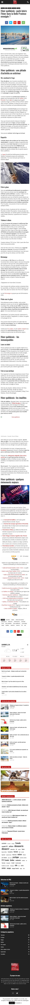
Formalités (3, 954)
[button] (28, 2)
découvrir (10, 621)
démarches (12, 849)
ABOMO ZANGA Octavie (6, 799)
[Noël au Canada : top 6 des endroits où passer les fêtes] (4, 899)
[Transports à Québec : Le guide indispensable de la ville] (4, 892)
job (19, 852)
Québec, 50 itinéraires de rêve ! (10, 601)
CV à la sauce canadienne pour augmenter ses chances (19, 750)
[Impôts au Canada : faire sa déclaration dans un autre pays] (4, 736)
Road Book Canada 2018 (8, 605)
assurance (8, 843)
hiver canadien (8, 623)
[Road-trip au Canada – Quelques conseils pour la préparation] (4, 884)
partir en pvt (10, 857)
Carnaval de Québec (10, 520)
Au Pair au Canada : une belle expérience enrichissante (18, 742)
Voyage (18, 8)
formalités (10, 852)
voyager (21, 868)
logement (3, 854)
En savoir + (18, 1003)
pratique (16, 857)
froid (2, 623)
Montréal (3, 100)
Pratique (2, 8)
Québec (9, 8)
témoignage (12, 865)
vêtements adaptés (13, 455)
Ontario (24, 854)
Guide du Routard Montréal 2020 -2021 (13, 578)
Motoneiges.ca (8, 293)
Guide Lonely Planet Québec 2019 (11, 571)
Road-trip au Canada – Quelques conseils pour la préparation (14, 671)
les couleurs (10, 329)
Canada (18, 843)
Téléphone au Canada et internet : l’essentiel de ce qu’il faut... (19, 705)
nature (20, 854)
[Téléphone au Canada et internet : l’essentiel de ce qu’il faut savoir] (4, 707)
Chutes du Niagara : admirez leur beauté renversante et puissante (18, 713)
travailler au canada (5, 865)
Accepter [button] (12, 1003)
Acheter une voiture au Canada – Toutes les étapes (18, 757)
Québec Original (22, 329)
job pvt (22, 852)
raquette (13, 625)
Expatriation (3, 951)
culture (11, 846)
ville (16, 865)
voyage (9, 868)
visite (22, 865)
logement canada (8, 854)
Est (6, 8)
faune (23, 849)
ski (22, 625)
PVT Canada (5, 860)
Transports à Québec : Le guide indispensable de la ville (13, 676)
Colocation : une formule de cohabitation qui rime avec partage (14, 686)
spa (25, 625)
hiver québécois (16, 623)
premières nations (23, 857)
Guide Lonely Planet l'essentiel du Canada (14, 574)
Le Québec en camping (7, 591)
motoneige (24, 623)
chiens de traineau (20, 619)
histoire (16, 852)
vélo (24, 868)
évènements (17, 621)
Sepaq (3, 154)
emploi (19, 849)
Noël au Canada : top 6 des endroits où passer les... (19, 898)
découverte (4, 621)
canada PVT (5, 846)
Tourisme (14, 8)
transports (8, 863)
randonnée (18, 860)
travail (12, 863)
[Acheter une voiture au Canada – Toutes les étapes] (4, 758)
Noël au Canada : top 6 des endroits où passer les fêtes (13, 681)
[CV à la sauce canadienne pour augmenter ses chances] (4, 751)
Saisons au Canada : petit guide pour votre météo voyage (18, 728)
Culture (2, 947)
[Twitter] (17, 993)
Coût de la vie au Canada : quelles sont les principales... (18, 720)
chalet (12, 619)
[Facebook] (12, 993)
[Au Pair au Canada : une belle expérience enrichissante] (4, 744)
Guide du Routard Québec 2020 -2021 (13, 568)
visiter (4, 868)
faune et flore (4, 852)
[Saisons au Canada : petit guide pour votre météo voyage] (4, 729)
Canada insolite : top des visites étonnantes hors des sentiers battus (14, 692)
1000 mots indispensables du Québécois (13, 598)
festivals (23, 621)
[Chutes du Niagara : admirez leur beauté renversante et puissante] (4, 714)
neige (2, 625)
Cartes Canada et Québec (10, 608)
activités (8, 619)
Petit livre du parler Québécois (10, 595)
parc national (4, 857)
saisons (18, 625)
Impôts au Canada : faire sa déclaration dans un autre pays (19, 735)
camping (13, 843)
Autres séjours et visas (5, 949)
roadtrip (23, 860)
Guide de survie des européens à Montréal (12, 588)
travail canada (18, 863)
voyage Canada (15, 868)
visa (19, 865)
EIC (16, 849)
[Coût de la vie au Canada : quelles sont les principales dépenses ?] (4, 721)
